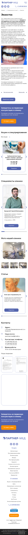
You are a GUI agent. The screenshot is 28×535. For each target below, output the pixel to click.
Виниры (14, 457)
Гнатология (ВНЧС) (14, 473)
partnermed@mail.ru (12, 336)
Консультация (14, 515)
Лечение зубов (14, 455)
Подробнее (14, 168)
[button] (1, 156)
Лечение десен (14, 466)
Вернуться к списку (8, 99)
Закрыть (22, 533)
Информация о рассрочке (14, 486)
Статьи (14, 497)
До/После (14, 499)
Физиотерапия (14, 470)
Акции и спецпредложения (14, 481)
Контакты (14, 492)
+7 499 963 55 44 (11, 342)
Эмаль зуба (21, 92)
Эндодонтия (14, 475)
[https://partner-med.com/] (9, 3)
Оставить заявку (9, 121)
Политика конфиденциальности (14, 523)
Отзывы (14, 494)
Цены (14, 484)
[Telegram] (5, 6)
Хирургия (14, 462)
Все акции (4, 137)
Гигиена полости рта (14, 464)
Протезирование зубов (14, 453)
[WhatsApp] (2, 6)
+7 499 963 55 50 (22, 6)
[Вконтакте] (8, 6)
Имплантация (14, 451)
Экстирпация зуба (8, 92)
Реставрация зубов (14, 459)
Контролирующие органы (14, 501)
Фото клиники (14, 488)
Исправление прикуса (14, 468)
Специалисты (14, 490)
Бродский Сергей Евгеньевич (13, 211)
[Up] (25, 527)
